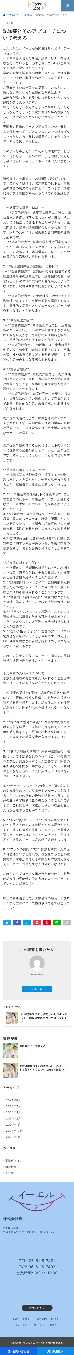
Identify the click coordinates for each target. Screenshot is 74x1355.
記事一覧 (37, 989)
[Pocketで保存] (37, 922)
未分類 (9, 23)
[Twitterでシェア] (7, 922)
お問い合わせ (37, 1307)
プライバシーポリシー (47, 1325)
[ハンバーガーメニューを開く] (5, 6)
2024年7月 (13, 1106)
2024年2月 (13, 1118)
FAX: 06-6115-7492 (37, 1267)
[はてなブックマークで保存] (27, 922)
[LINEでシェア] (57, 922)
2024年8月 (13, 1100)
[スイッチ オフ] (67, 5)
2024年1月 (13, 1124)
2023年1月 (13, 1136)
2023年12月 (14, 1130)
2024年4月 (13, 1112)
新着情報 (11, 1166)
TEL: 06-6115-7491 (37, 1260)
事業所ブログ (13, 1160)
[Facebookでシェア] (17, 922)
